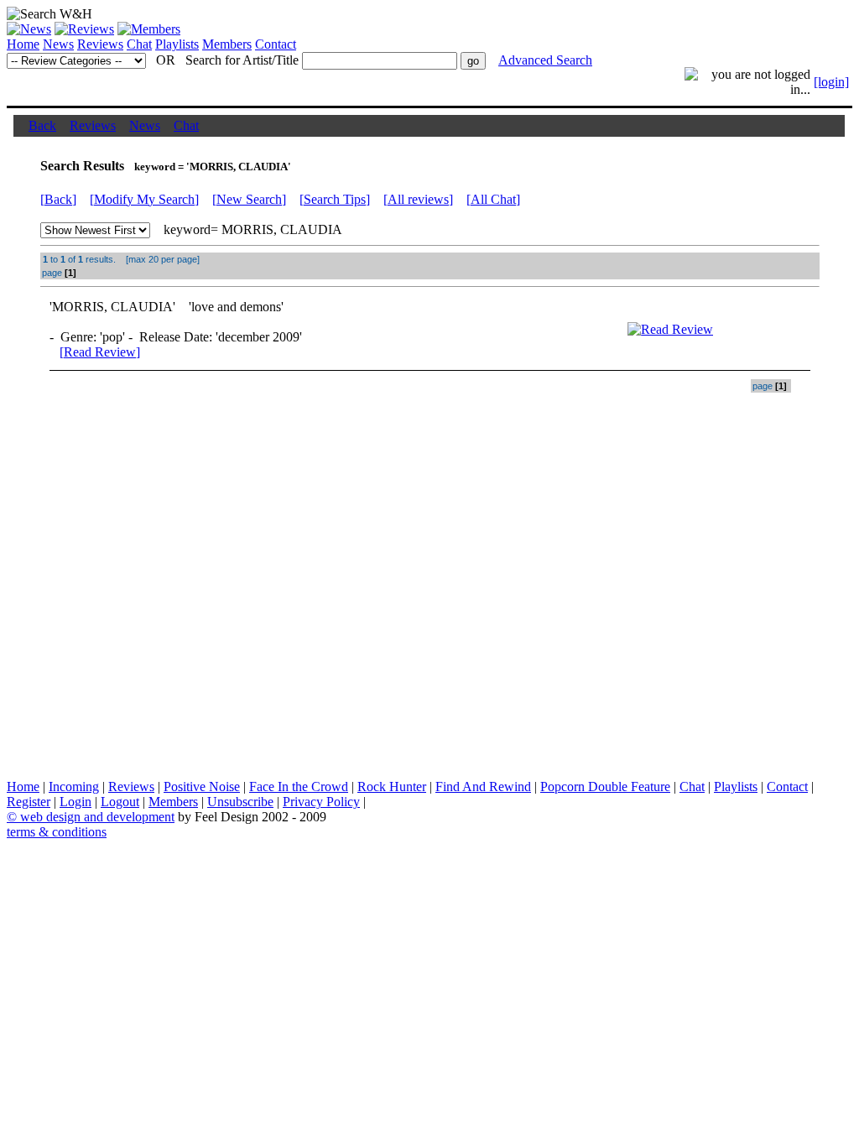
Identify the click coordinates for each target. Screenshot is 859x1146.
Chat (139, 44)
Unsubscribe (240, 801)
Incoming (74, 786)
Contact (275, 44)
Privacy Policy (321, 801)
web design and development (97, 817)
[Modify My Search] (144, 199)
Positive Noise (202, 786)
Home (23, 44)
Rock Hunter (391, 786)
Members (227, 44)
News (58, 44)
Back (42, 125)
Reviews (100, 44)
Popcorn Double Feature (605, 786)
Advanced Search (545, 60)
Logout (120, 801)
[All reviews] (418, 199)
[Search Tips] (334, 199)
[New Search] (249, 199)
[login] (831, 82)
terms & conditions (57, 832)
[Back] (58, 199)
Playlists (177, 44)
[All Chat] (493, 199)
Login (75, 801)
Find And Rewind (483, 786)
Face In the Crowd (298, 786)
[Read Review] (100, 352)
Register (28, 801)
